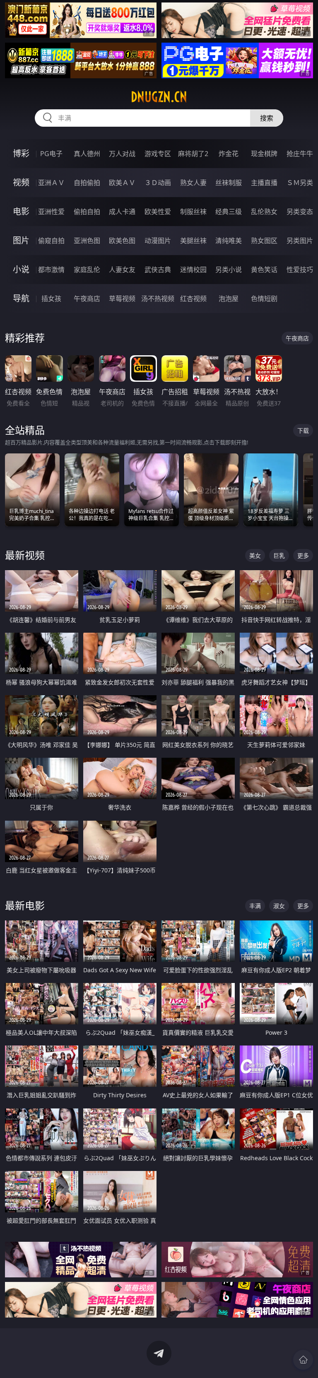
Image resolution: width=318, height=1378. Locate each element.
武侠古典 (158, 269)
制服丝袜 (193, 211)
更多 (303, 555)
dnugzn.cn (159, 97)
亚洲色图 (87, 240)
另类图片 (300, 240)
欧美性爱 (158, 211)
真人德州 (87, 153)
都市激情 (51, 269)
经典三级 (228, 211)
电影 (21, 211)
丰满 (255, 906)
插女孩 (51, 298)
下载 (303, 430)
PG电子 (51, 153)
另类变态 (300, 211)
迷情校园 (193, 269)
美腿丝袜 (193, 240)
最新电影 (25, 905)
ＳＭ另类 (300, 182)
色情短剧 (264, 298)
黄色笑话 (264, 269)
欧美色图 (122, 240)
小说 (21, 269)
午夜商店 (87, 298)
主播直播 (264, 182)
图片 (21, 240)
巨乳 (279, 555)
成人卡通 (122, 211)
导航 (21, 298)
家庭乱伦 (87, 269)
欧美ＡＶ (122, 182)
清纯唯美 (228, 240)
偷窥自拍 (51, 240)
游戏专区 (158, 153)
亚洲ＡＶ (51, 182)
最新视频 (25, 555)
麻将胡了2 (193, 153)
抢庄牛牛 (300, 153)
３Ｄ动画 (158, 182)
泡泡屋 (228, 298)
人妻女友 (122, 269)
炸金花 (228, 153)
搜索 (266, 118)
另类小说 (228, 269)
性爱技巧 (300, 269)
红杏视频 (193, 298)
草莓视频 (122, 298)
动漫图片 (158, 240)
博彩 (21, 153)
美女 (255, 555)
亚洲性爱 (51, 211)
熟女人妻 (193, 182)
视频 (21, 182)
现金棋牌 (264, 153)
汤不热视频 (157, 298)
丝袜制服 (228, 182)
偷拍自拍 (87, 211)
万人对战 (122, 153)
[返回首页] (303, 1360)
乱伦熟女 (264, 211)
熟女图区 (264, 240)
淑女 (279, 906)
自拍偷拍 (87, 182)
